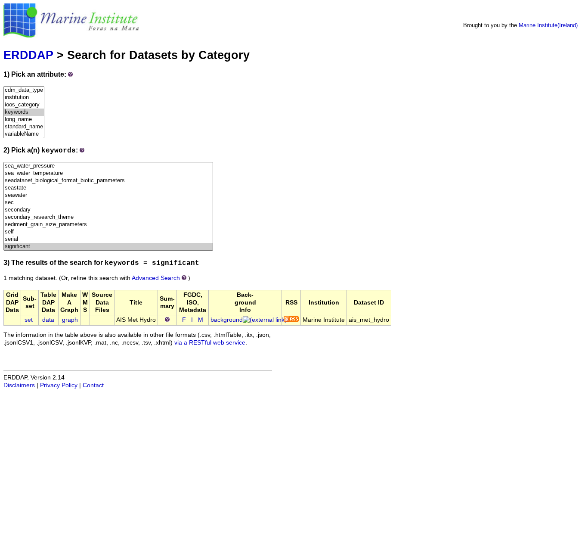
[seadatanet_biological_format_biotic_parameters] (108, 180)
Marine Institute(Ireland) (548, 25)
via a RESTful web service (209, 342)
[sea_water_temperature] (108, 173)
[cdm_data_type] (24, 90)
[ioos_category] (24, 105)
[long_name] (24, 119)
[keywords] (24, 112)
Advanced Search (156, 278)
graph (70, 320)
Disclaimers (19, 385)
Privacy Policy (58, 385)
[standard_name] (24, 127)
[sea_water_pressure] (108, 166)
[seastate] (108, 188)
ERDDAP (28, 55)
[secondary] (108, 210)
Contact (93, 385)
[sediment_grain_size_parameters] (108, 224)
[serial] (108, 239)
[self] (108, 232)
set (29, 320)
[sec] (108, 202)
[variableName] (24, 134)
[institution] (24, 97)
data (48, 320)
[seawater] (108, 195)
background (226, 320)
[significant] (108, 246)
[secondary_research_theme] (108, 217)
